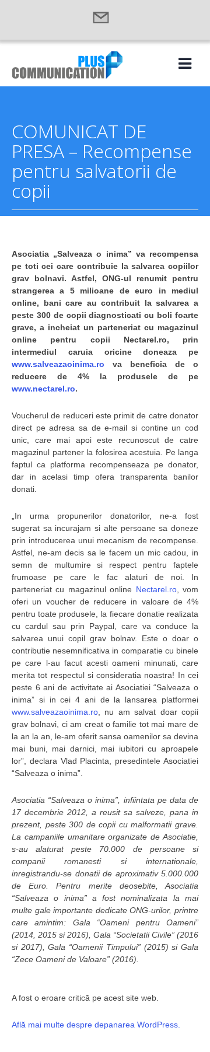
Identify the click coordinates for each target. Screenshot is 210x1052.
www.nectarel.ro (43, 388)
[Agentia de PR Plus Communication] (67, 76)
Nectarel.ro (156, 589)
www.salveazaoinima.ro (58, 364)
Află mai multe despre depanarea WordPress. (96, 1024)
